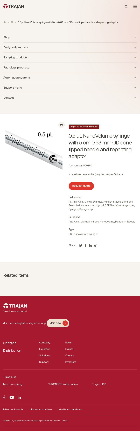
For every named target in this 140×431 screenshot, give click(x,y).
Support (44, 362)
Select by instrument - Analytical (86, 205)
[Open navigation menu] (135, 6)
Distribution (12, 350)
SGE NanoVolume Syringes (83, 234)
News (68, 343)
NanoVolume (107, 222)
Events (69, 349)
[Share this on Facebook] (85, 246)
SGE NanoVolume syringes (119, 205)
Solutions (44, 356)
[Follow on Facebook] (4, 397)
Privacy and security (13, 409)
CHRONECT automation (63, 384)
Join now (55, 323)
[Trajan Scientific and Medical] (36, 6)
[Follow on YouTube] (11, 397)
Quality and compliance (70, 409)
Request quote (81, 185)
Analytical (78, 202)
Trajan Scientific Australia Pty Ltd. (52, 421)
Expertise (44, 349)
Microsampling (12, 384)
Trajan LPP (99, 384)
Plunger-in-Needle (125, 222)
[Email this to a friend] (95, 246)
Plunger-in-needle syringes (118, 202)
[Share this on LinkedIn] (90, 246)
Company (44, 343)
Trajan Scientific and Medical (84, 127)
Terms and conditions (41, 409)
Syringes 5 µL (86, 209)
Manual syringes (93, 202)
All (12, 22)
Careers (69, 356)
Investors (70, 362)
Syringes (73, 209)
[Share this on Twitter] (80, 246)
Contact (9, 343)
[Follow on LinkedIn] (19, 397)
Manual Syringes (90, 222)
